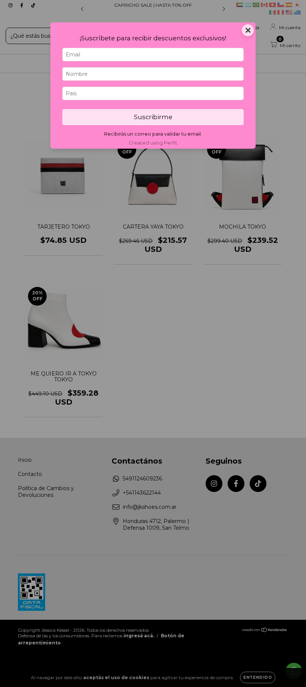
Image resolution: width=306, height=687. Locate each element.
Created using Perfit (153, 143)
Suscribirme (153, 117)
